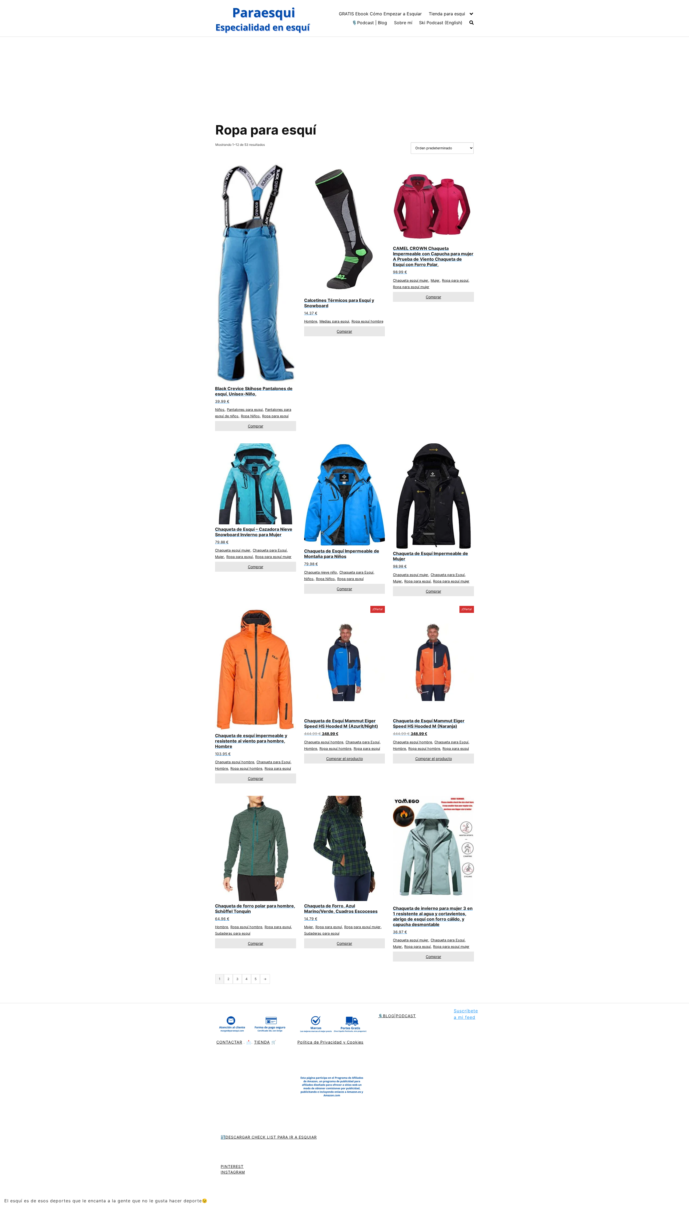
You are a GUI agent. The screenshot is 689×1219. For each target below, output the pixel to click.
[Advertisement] (344, 77)
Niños (219, 410)
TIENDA (262, 1042)
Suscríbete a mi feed (466, 1014)
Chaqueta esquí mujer (410, 280)
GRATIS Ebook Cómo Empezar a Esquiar (380, 13)
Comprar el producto (344, 758)
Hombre (310, 321)
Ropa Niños (250, 416)
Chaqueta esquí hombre (234, 762)
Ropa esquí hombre (367, 321)
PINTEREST (232, 1166)
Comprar (255, 426)
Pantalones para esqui (245, 410)
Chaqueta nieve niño (320, 572)
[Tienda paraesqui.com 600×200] (251, 1025)
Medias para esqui (334, 321)
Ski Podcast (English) (440, 22)
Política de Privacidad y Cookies (330, 1042)
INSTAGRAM (233, 1172)
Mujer (435, 280)
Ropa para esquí (275, 416)
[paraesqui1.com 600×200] (263, 18)
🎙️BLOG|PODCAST (397, 1015)
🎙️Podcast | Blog (369, 22)
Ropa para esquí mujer (411, 287)
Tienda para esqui (447, 13)
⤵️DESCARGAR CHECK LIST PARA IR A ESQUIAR (269, 1137)
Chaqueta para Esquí (270, 550)
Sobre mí (403, 22)
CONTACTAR (229, 1042)
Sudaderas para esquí (232, 933)
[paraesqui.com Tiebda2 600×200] (332, 1025)
